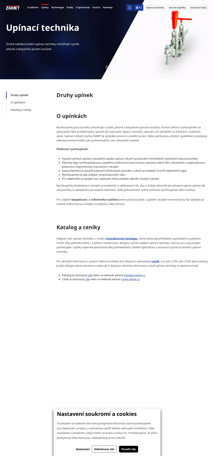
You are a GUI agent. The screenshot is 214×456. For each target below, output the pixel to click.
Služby (70, 7)
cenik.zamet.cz (130, 279)
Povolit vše (128, 449)
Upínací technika (155, 7)
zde (90, 275)
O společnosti (83, 7)
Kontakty (108, 7)
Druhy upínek (19, 95)
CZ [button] (140, 7)
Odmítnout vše (104, 449)
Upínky (45, 7)
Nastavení (83, 449)
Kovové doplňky (177, 7)
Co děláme (33, 7)
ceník (155, 261)
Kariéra (96, 7)
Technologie (57, 7)
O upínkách (18, 102)
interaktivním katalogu (121, 238)
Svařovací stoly (198, 7)
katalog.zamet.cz (134, 275)
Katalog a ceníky (21, 110)
